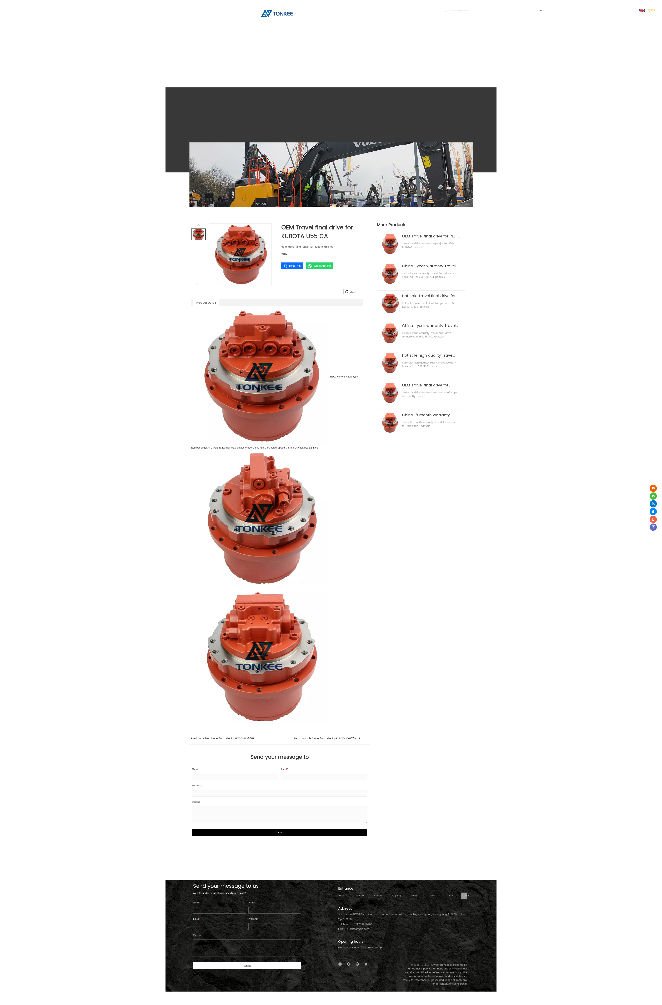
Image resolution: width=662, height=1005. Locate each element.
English (650, 10)
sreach (541, 10)
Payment (378, 895)
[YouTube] (349, 964)
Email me (295, 265)
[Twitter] (366, 964)
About (415, 895)
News (432, 895)
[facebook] (340, 964)
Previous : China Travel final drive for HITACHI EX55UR (222, 738)
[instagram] (357, 964)
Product (448, 64)
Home (436, 64)
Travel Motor (461, 64)
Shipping (396, 895)
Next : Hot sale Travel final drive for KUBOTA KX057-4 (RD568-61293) (328, 738)
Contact (450, 895)
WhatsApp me (322, 265)
